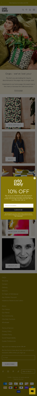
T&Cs (15, 215)
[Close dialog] (35, 178)
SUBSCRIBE (18, 209)
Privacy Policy (19, 215)
